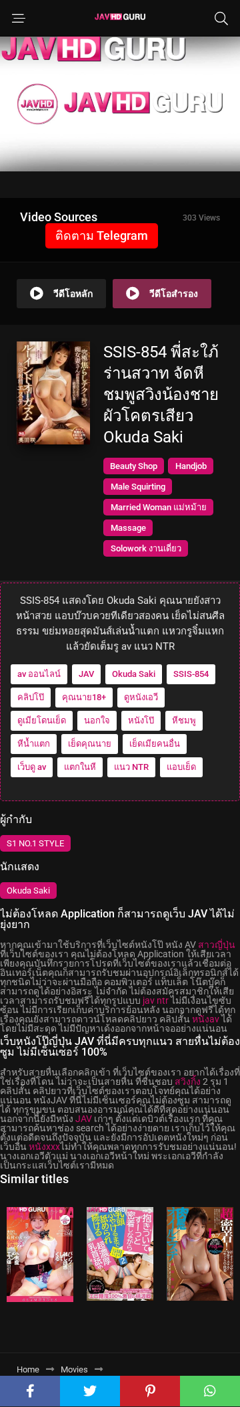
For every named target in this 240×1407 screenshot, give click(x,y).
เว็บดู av (31, 767)
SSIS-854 (191, 674)
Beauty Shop (133, 466)
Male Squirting (138, 487)
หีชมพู (184, 720)
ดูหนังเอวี (141, 697)
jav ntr (156, 1000)
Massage (128, 528)
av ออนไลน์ (39, 674)
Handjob (191, 466)
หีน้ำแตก (33, 744)
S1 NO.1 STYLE (35, 843)
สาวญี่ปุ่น (216, 944)
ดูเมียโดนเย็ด (41, 720)
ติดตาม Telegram (101, 235)
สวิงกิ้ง (188, 1081)
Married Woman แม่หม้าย (159, 507)
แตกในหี (80, 767)
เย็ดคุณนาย (89, 744)
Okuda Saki (133, 674)
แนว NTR (131, 767)
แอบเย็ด (181, 767)
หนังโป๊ (141, 720)
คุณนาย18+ (84, 697)
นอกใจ (97, 720)
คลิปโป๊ (30, 697)
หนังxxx (44, 1146)
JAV (86, 674)
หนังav (205, 1019)
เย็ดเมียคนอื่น (154, 744)
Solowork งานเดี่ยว (146, 548)
